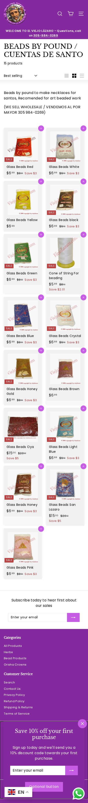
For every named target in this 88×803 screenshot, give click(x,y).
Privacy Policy (14, 695)
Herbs (8, 652)
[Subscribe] (71, 770)
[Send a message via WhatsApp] (79, 794)
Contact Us (12, 689)
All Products (13, 646)
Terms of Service (17, 713)
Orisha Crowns (15, 664)
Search (9, 682)
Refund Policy (14, 701)
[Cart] (70, 13)
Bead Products (15, 658)
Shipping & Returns (18, 707)
